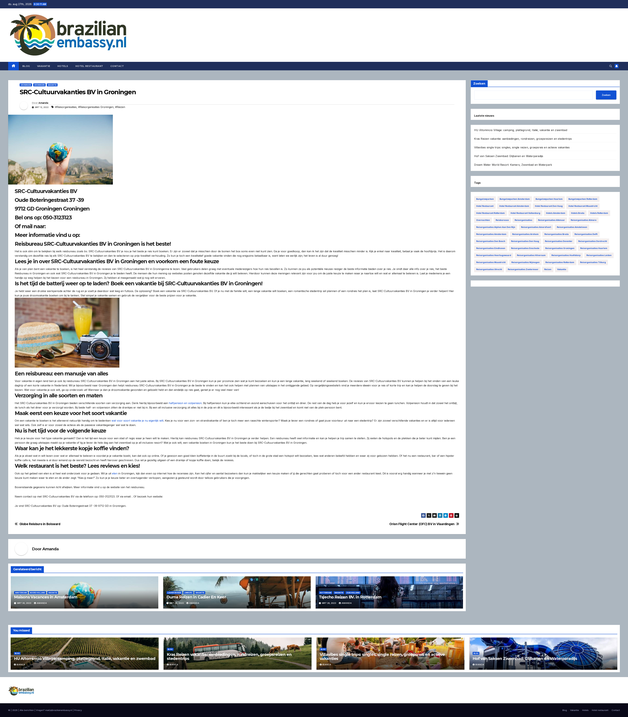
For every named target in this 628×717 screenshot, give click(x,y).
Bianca (21, 664)
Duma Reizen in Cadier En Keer (196, 597)
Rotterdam (325, 593)
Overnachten (483, 220)
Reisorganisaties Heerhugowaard (493, 255)
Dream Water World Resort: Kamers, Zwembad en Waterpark (513, 164)
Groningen (26, 85)
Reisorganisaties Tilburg (593, 262)
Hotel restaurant (89, 66)
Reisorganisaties (523, 220)
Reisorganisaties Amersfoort (536, 227)
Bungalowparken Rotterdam (582, 199)
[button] (610, 66)
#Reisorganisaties (66, 107)
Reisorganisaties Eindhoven (490, 248)
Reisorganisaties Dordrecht (592, 241)
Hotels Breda (577, 213)
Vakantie (43, 66)
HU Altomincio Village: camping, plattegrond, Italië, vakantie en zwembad (520, 130)
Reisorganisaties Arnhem (525, 234)
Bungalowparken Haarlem (549, 199)
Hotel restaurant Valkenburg (525, 213)
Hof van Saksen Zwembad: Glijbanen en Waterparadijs (508, 156)
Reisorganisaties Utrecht (489, 269)
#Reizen (120, 107)
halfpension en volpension (185, 403)
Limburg (188, 593)
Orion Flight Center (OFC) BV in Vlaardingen (421, 524)
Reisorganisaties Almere (583, 220)
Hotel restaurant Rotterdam (490, 213)
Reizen (547, 269)
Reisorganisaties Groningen (559, 248)
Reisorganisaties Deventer (558, 241)
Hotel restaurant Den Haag (549, 206)
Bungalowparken (485, 199)
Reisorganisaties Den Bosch (490, 241)
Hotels (62, 66)
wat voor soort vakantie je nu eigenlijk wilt (137, 420)
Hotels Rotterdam (599, 213)
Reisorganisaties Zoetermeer (523, 269)
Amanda (43, 102)
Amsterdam (21, 593)
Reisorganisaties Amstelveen (572, 227)
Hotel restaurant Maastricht (582, 206)
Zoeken (606, 95)
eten (114, 473)
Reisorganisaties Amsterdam (491, 234)
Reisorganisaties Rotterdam (559, 262)
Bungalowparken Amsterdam (515, 199)
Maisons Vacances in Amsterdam (45, 597)
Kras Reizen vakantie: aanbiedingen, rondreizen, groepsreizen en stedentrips (523, 138)
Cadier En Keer (174, 593)
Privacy (78, 710)
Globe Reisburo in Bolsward (39, 524)
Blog (26, 66)
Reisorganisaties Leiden (598, 255)
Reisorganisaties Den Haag (525, 241)
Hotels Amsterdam (555, 213)
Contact (117, 66)
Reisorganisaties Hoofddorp (566, 255)
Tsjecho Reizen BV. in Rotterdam (350, 597)
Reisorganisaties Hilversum (531, 255)
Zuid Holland (353, 593)
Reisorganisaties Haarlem (593, 248)
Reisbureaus (502, 220)
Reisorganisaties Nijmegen (525, 262)
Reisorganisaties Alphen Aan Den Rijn (495, 227)
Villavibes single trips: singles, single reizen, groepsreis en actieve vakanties (522, 147)
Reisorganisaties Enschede (525, 248)
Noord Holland (37, 593)
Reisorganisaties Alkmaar (551, 220)
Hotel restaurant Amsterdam (514, 206)
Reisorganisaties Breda (556, 234)
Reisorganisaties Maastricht (491, 262)
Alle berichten (27, 710)
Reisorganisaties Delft (586, 234)
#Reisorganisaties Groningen (95, 107)
